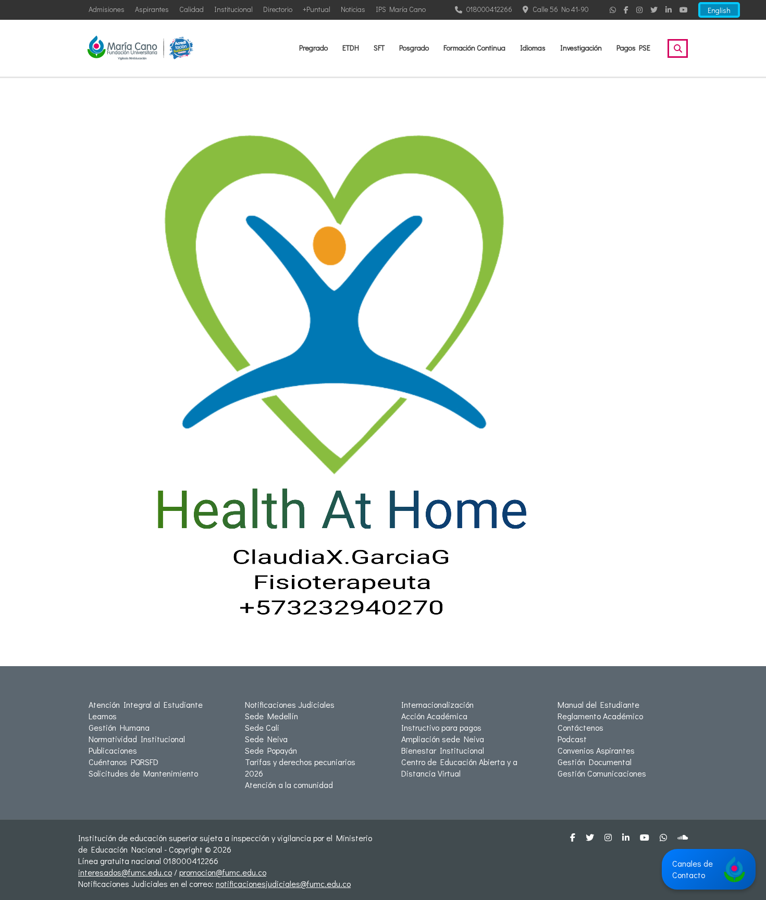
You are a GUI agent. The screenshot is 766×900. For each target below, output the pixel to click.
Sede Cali (262, 727)
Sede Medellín (271, 715)
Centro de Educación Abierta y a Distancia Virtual (459, 767)
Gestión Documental (595, 761)
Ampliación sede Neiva (442, 738)
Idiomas (533, 48)
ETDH (350, 48)
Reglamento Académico (600, 715)
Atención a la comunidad (289, 784)
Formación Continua (474, 48)
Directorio (277, 9)
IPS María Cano (401, 9)
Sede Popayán (271, 750)
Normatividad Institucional (137, 738)
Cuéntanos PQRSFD (123, 761)
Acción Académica (434, 715)
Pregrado (313, 48)
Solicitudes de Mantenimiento (143, 773)
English (719, 10)
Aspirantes (152, 9)
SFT (379, 48)
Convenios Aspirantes (596, 750)
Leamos (103, 715)
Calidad (191, 9)
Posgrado (414, 48)
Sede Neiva (266, 738)
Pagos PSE (633, 48)
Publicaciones (113, 750)
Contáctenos (580, 727)
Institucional (233, 9)
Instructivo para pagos (441, 727)
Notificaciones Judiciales (290, 704)
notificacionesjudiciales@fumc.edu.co (283, 883)
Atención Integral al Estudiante (146, 704)
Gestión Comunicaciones (602, 773)
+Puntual (316, 9)
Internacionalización (437, 704)
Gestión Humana (119, 727)
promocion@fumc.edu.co (222, 872)
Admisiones (107, 9)
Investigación (581, 48)
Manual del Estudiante (598, 704)
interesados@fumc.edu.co (125, 872)
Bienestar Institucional (442, 750)
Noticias (353, 9)
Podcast (572, 738)
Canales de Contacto (692, 869)
